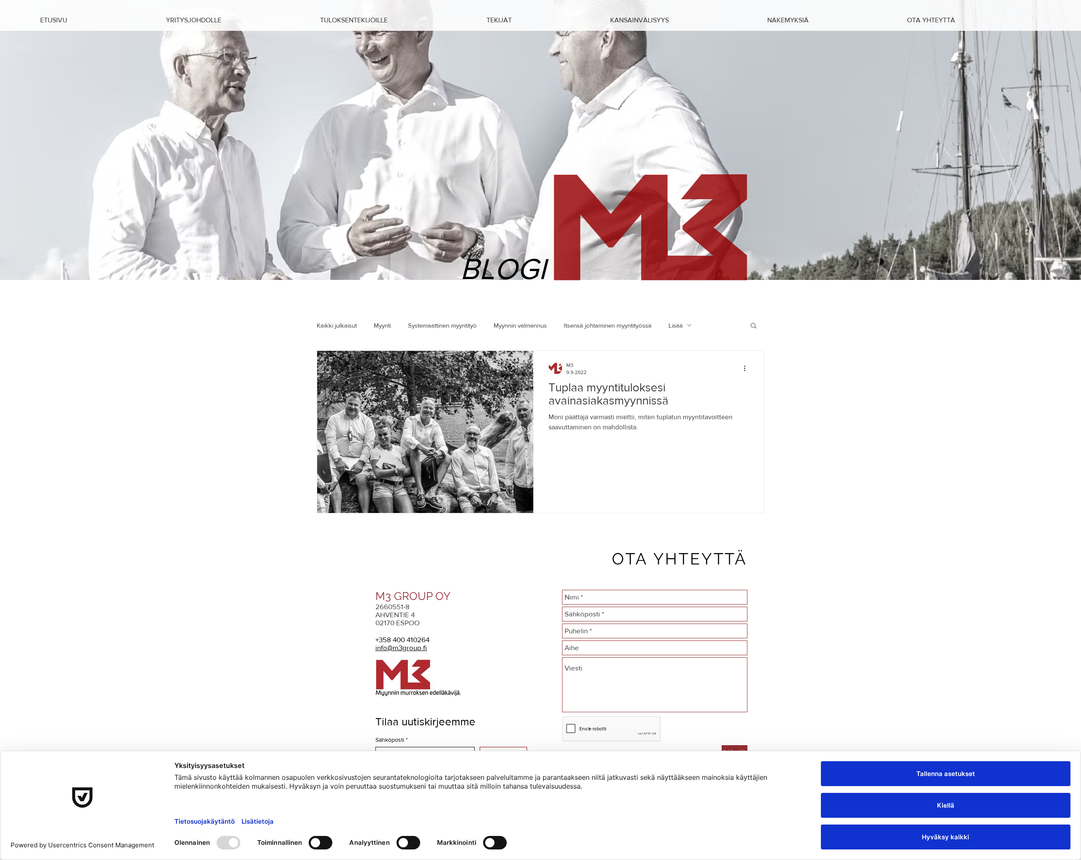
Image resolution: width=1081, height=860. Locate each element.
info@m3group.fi (401, 647)
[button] (831, 20)
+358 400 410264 (402, 639)
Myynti (382, 325)
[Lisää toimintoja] (747, 368)
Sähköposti (391, 739)
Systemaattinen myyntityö (442, 325)
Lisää (675, 325)
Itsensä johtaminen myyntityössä (608, 325)
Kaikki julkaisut (337, 325)
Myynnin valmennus (520, 325)
